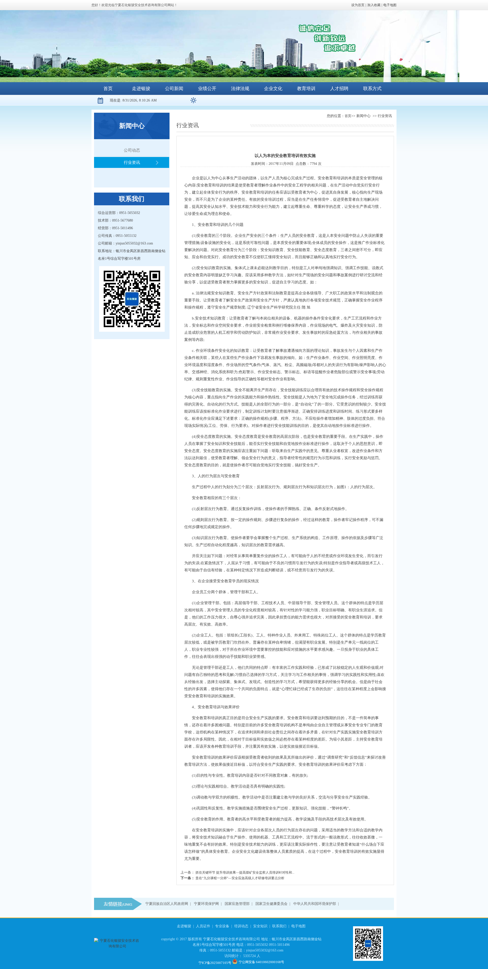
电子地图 (389, 5)
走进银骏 (141, 88)
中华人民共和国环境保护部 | (317, 904)
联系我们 (279, 926)
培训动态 (241, 926)
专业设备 (222, 926)
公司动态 (132, 150)
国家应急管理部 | (239, 904)
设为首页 (357, 5)
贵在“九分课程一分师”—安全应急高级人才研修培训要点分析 (239, 878)
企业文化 (273, 88)
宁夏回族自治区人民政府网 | (169, 904)
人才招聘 (339, 88)
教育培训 (306, 88)
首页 (108, 88)
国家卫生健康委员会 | (273, 904)
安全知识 (260, 926)
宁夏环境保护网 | (209, 904)
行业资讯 (132, 162)
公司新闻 (174, 88)
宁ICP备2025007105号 (215, 963)
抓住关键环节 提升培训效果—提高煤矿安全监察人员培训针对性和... (244, 872)
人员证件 (203, 926)
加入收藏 (373, 5)
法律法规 (240, 88)
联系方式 (372, 88)
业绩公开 (207, 88)
